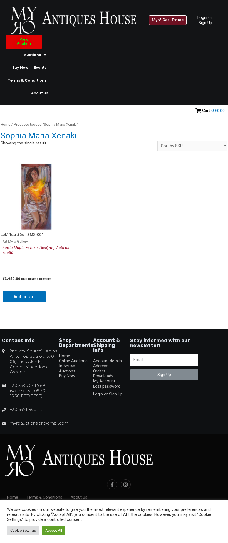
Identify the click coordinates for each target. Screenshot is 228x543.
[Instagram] (126, 484)
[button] (168, 20)
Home (5, 124)
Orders (99, 371)
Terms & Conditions (27, 80)
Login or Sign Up (204, 20)
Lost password (106, 386)
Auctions (32, 54)
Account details (107, 360)
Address (100, 365)
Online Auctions (73, 360)
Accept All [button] (53, 530)
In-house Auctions (67, 369)
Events (40, 67)
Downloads (103, 376)
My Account (104, 381)
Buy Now (20, 67)
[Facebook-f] (112, 484)
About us (39, 93)
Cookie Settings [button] (23, 530)
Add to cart (24, 296)
